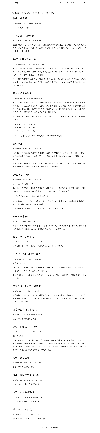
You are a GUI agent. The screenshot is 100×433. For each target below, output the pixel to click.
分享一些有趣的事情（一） (27, 392)
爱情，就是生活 (21, 357)
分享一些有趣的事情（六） (27, 309)
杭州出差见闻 (20, 18)
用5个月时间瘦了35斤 (63, 153)
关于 (72, 3)
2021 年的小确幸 (30, 201)
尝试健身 (17, 143)
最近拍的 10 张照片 (23, 409)
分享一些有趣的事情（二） (27, 375)
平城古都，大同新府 (23, 35)
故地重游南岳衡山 (22, 93)
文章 (60, 3)
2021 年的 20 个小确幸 (25, 327)
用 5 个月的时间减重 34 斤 (27, 254)
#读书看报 (51, 13)
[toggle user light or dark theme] (84, 2)
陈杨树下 (16, 3)
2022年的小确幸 (21, 174)
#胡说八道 (39, 13)
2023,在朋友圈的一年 (24, 59)
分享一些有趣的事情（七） (27, 237)
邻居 (66, 3)
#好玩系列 (28, 13)
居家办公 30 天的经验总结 (27, 286)
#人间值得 (17, 13)
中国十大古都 (57, 48)
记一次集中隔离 (21, 216)
